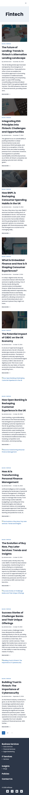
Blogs (3, 43)
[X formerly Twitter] (21, 791)
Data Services (8, 747)
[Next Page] (12, 733)
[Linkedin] (7, 791)
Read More (6, 94)
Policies (5, 773)
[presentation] (14, 33)
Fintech (8, 43)
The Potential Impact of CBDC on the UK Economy (14, 337)
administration (7, 61)
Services (6, 759)
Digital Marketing (9, 752)
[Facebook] (17, 791)
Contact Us (7, 779)
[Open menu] (25, 3)
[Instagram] (12, 791)
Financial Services (9, 749)
